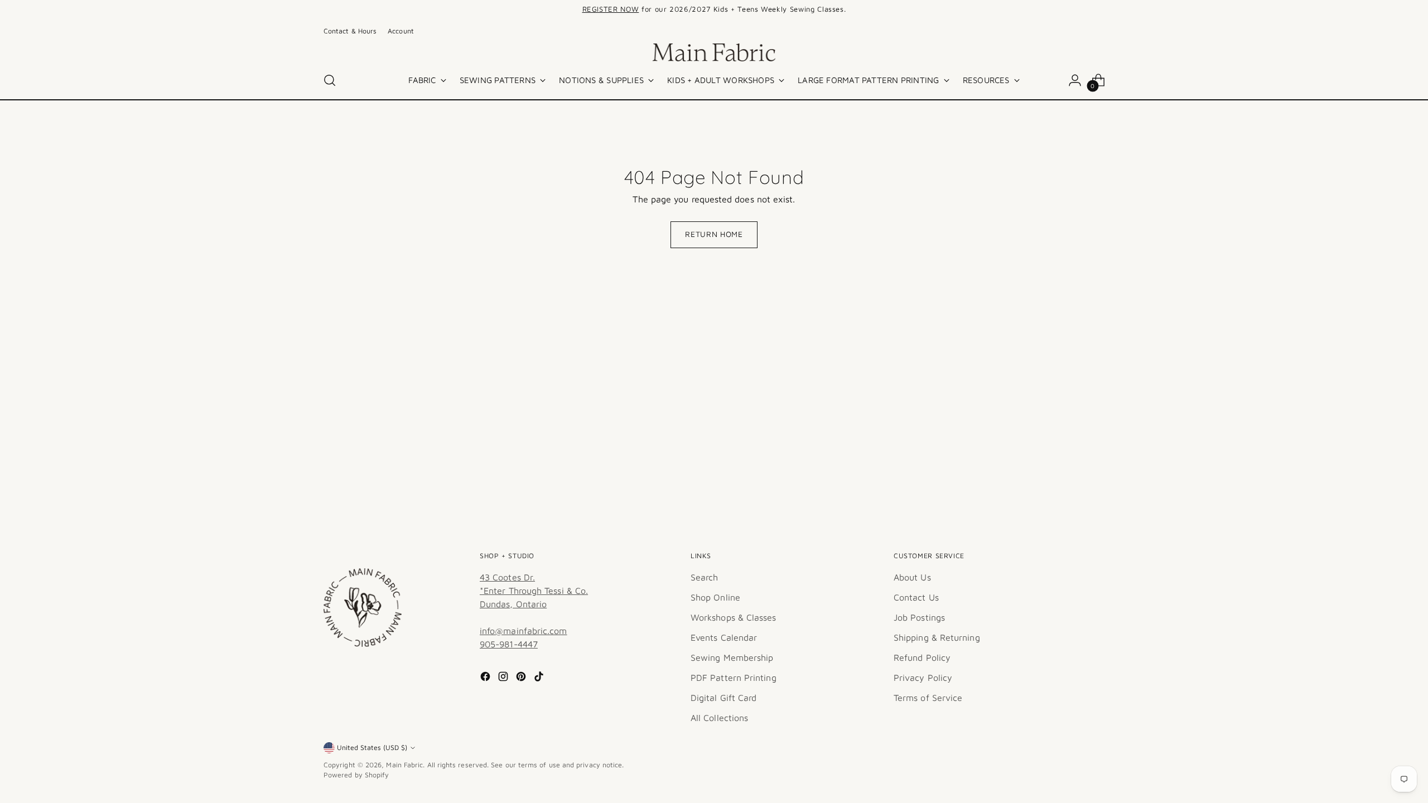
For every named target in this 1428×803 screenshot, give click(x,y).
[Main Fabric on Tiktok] (540, 678)
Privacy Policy (923, 678)
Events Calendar (724, 637)
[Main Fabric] (714, 52)
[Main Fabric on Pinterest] (522, 678)
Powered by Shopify (356, 775)
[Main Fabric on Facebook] (486, 678)
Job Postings (919, 617)
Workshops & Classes (733, 617)
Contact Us (916, 597)
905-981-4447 (509, 644)
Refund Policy (922, 657)
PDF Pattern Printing (733, 678)
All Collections (719, 718)
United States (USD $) (372, 747)
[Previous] (556, 9)
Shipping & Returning (937, 637)
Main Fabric (404, 765)
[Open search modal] (330, 80)
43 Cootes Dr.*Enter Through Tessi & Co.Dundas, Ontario (534, 590)
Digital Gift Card (723, 698)
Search (704, 577)
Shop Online (715, 597)
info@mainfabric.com (523, 631)
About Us (912, 577)
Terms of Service (928, 698)
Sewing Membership (732, 657)
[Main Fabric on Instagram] (504, 678)
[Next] (872, 9)
